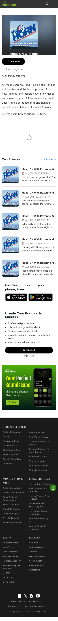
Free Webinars (10, 551)
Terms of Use (14, 606)
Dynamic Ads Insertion (14, 492)
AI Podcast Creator (38, 456)
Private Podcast (10, 445)
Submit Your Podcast (13, 504)
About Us (33, 542)
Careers (33, 551)
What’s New (8, 547)
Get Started (29, 350)
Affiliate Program (37, 565)
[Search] (47, 4)
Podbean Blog (36, 547)
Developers (8, 582)
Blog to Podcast (36, 461)
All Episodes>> (48, 159)
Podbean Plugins (11, 513)
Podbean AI (8, 463)
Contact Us (34, 570)
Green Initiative (36, 561)
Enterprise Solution (12, 441)
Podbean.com (39, 611)
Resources (8, 577)
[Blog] (31, 596)
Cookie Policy (35, 601)
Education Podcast (38, 470)
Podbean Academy (12, 561)
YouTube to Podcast (39, 465)
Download (14, 61)
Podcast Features (11, 432)
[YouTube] (38, 595)
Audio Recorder (10, 454)
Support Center (10, 542)
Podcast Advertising (12, 488)
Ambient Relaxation (12, 522)
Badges (6, 572)
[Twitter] (25, 596)
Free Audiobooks (11, 518)
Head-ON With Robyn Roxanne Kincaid (26, 54)
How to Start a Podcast (40, 484)
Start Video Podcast (38, 437)
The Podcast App (11, 450)
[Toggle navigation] (54, 4)
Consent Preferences (35, 606)
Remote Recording (12, 459)
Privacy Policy (18, 601)
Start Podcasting (37, 432)
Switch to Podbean (12, 509)
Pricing (6, 436)
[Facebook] (19, 596)
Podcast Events (10, 556)
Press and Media (37, 556)
